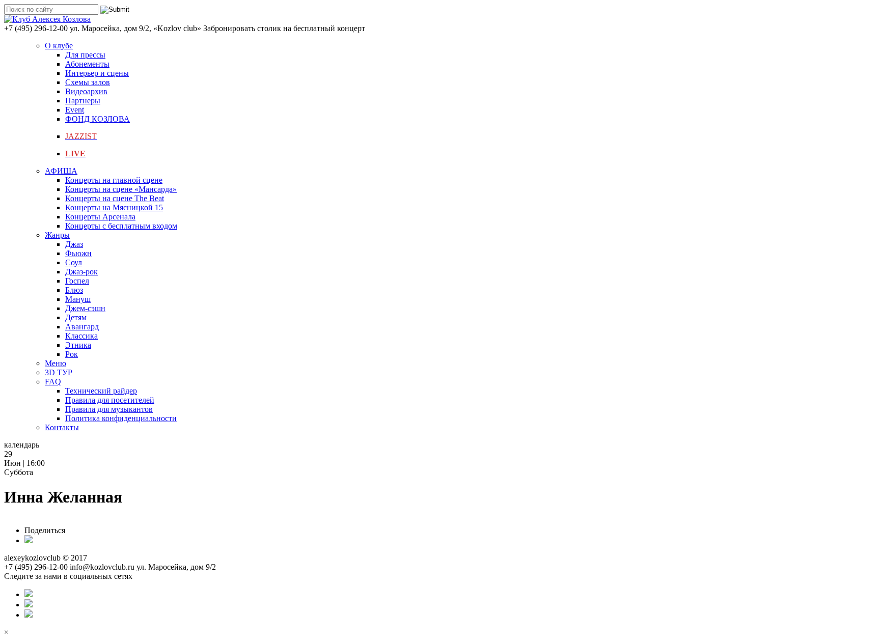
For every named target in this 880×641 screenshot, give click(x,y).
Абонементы (87, 64)
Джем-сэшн (85, 308)
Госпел (77, 280)
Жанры (57, 235)
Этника (78, 345)
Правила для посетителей (109, 400)
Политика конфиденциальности (121, 418)
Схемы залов (87, 82)
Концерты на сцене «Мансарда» (121, 189)
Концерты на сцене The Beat (114, 198)
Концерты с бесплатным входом (121, 225)
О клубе (59, 45)
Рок (71, 354)
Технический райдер (101, 390)
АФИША (61, 170)
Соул (73, 262)
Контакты (62, 427)
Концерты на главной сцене (113, 180)
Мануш (78, 299)
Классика (81, 335)
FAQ (53, 381)
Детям (76, 317)
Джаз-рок (81, 271)
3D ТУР (58, 372)
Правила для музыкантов (109, 409)
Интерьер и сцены (97, 73)
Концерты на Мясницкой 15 (114, 207)
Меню (55, 363)
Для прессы (85, 54)
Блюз (74, 290)
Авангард (82, 326)
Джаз (74, 244)
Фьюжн (78, 253)
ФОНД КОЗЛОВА (97, 119)
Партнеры (82, 100)
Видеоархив (86, 91)
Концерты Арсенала (100, 216)
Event (74, 109)
